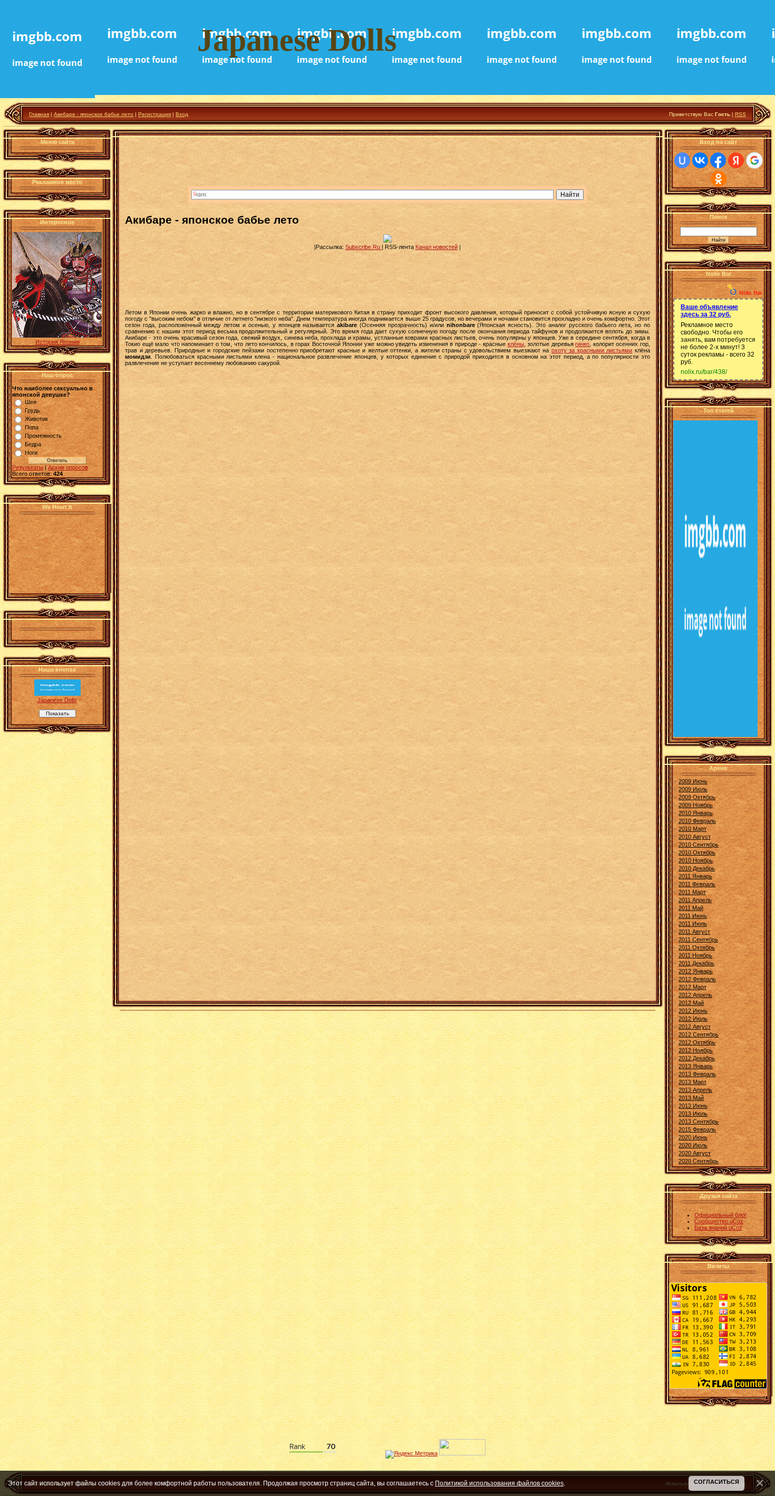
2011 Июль (693, 923)
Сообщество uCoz (718, 1221)
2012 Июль (693, 1018)
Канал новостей (436, 247)
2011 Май (691, 908)
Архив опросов (68, 467)
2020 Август (695, 1153)
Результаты (27, 467)
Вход (182, 114)
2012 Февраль (697, 979)
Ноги (31, 452)
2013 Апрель (695, 1090)
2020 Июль (693, 1145)
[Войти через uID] (682, 160)
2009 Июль (693, 789)
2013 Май (691, 1098)
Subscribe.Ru (363, 247)
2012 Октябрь (697, 1042)
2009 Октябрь (697, 797)
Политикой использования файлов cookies (499, 1483)
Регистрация (154, 114)
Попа (31, 427)
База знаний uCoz (718, 1227)
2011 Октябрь (697, 947)
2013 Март (692, 1082)
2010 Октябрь (697, 852)
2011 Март (692, 892)
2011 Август (694, 931)
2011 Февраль (697, 884)
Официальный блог (720, 1215)
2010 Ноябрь (696, 860)
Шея (30, 402)
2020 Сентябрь (699, 1161)
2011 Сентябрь (698, 939)
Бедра (33, 444)
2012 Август (695, 1026)
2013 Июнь (693, 1105)
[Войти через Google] (754, 160)
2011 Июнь (693, 916)
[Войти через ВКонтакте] (700, 160)
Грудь (32, 410)
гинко (582, 344)
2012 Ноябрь (696, 1050)
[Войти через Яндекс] (736, 160)
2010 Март (692, 829)
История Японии (57, 342)
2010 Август (695, 836)
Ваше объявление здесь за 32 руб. (709, 310)
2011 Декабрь (696, 963)
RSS (740, 114)
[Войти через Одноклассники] (718, 179)
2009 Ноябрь (696, 805)
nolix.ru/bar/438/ (704, 372)
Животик (36, 419)
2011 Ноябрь (695, 955)
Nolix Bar (750, 293)
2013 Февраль (697, 1074)
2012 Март (692, 987)
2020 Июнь (693, 1137)
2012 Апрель (695, 995)
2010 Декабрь (697, 868)
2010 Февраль (697, 821)
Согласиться (716, 1482)
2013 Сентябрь (699, 1121)
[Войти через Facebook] (718, 160)
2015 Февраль (697, 1129)
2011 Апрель (695, 900)
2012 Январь (696, 971)
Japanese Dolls (57, 700)
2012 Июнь (693, 1011)
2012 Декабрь (697, 1058)
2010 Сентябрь (699, 844)
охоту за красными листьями (592, 350)
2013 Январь (696, 1066)
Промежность (43, 436)
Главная (39, 114)
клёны (516, 344)
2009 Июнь (693, 781)
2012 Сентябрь (699, 1034)
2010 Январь (696, 813)
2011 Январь (695, 876)
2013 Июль (693, 1113)
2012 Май (691, 1003)
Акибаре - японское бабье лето (93, 114)
